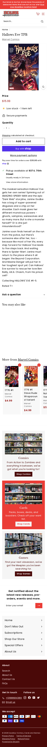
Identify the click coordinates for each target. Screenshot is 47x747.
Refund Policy (23, 739)
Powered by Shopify (10, 741)
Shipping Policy (8, 739)
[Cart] (38, 14)
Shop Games (23, 573)
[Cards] (23, 493)
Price (5, 96)
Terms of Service (23, 736)
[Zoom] (43, 86)
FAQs (5, 683)
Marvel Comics (11, 39)
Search (6, 670)
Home (5, 29)
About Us (7, 675)
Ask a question (11, 294)
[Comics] (23, 444)
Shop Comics (23, 474)
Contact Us (8, 679)
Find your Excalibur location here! (27, 5)
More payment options (23, 155)
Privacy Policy (8, 736)
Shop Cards (23, 523)
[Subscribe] (38, 605)
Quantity (7, 122)
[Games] (23, 543)
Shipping (6, 135)
